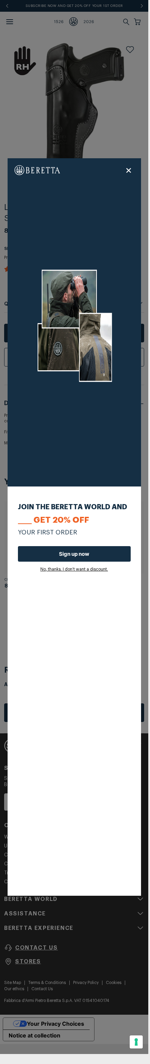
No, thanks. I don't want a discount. (74, 569)
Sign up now (74, 554)
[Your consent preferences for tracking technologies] (136, 1041)
